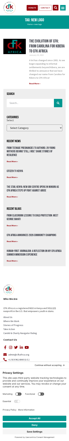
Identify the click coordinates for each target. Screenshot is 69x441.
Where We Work (11, 321)
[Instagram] (10, 347)
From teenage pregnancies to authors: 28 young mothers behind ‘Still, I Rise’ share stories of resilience (31, 151)
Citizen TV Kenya (15, 171)
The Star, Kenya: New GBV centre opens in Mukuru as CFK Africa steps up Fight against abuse (33, 188)
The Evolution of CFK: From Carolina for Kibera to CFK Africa (47, 46)
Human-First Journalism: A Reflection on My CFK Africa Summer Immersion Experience (34, 252)
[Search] (58, 103)
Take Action (9, 329)
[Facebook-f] (5, 347)
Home (29, 24)
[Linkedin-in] (21, 347)
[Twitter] (16, 347)
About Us (7, 317)
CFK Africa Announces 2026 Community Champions (31, 235)
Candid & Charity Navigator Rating (20, 333)
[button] (63, 7)
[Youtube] (26, 347)
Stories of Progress (13, 325)
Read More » (34, 83)
